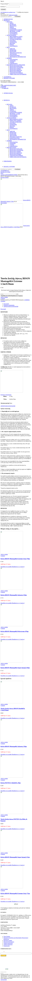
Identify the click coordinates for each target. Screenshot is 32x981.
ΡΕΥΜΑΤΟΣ (13, 24)
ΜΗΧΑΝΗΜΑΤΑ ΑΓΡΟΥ (16, 36)
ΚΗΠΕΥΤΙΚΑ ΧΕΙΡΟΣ (15, 38)
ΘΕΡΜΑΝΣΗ (13, 50)
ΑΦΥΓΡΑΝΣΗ (13, 54)
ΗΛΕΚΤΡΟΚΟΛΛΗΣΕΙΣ (16, 29)
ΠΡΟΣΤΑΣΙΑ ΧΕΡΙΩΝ (15, 69)
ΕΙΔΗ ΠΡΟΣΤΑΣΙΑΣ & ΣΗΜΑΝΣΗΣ (16, 64)
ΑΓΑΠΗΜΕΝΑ (7, 76)
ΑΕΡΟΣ (11, 23)
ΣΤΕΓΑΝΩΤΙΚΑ (14, 59)
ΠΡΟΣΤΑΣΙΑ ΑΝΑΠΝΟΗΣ (16, 67)
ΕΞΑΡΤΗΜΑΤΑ (14, 34)
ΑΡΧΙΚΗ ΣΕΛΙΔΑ (8, 19)
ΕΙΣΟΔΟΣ (3, 9)
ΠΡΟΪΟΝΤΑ (7, 20)
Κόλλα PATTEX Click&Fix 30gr (11, 783)
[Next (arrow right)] (2, 973)
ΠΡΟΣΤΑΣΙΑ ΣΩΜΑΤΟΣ (16, 70)
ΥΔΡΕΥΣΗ (12, 48)
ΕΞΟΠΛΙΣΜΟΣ (13, 32)
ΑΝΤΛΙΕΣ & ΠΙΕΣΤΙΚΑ (16, 39)
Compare (3, 298)
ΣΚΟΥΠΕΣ (12, 43)
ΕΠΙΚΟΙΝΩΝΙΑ (8, 161)
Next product (4, 203)
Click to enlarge (4, 274)
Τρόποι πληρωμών (8, 944)
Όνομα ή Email (5, 3)
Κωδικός (3, 6)
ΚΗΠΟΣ (12, 44)
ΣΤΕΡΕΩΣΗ (13, 60)
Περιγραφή (6, 303)
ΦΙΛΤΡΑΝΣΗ (13, 51)
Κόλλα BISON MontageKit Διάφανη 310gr (14, 595)
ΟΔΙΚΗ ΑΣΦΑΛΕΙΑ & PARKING (18, 74)
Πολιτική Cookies (8, 940)
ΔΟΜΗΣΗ (9, 58)
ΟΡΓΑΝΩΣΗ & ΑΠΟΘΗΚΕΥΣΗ (18, 56)
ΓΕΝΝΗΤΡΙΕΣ (13, 42)
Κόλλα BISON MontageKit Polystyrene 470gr (15, 631)
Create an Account (13, 15)
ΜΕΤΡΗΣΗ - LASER (15, 113)
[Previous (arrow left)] (1, 973)
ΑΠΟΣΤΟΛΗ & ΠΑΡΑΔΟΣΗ (11, 306)
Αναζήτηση (17, 16)
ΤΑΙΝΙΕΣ (12, 62)
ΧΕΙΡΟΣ (12, 27)
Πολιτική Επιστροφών (9, 941)
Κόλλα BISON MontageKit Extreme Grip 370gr (15, 559)
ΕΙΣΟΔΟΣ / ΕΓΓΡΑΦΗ (9, 78)
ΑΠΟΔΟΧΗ (4, 979)
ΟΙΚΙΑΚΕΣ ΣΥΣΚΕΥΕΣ (16, 52)
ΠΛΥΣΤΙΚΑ (13, 40)
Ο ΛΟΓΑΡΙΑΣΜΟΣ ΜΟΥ (10, 85)
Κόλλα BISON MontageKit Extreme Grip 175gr (15, 893)
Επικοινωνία (6, 945)
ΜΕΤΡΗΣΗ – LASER (15, 31)
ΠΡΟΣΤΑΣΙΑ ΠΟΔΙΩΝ (15, 71)
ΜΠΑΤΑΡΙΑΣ (13, 25)
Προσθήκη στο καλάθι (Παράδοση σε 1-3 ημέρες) (11, 295)
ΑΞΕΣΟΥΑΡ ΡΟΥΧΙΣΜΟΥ (16, 73)
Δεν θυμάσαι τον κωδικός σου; (8, 12)
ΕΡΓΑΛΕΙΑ (9, 21)
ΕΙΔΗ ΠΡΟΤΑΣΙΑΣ (11, 147)
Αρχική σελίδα (4, 174)
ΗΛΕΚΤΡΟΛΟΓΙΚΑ (15, 55)
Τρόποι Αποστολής (8, 943)
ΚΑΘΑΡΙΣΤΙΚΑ (14, 63)
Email (2, 952)
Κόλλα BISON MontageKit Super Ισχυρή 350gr (15, 667)
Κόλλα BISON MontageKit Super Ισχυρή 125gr (15, 857)
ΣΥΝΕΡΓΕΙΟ (13, 28)
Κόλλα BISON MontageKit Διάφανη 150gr (14, 746)
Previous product (5, 177)
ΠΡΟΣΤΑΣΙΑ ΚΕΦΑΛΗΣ (16, 66)
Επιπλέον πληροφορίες (9, 305)
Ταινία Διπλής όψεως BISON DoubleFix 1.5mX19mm (15, 226)
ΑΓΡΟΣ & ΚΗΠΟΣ (11, 35)
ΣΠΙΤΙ (8, 47)
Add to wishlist (4, 297)
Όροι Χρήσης (7, 936)
